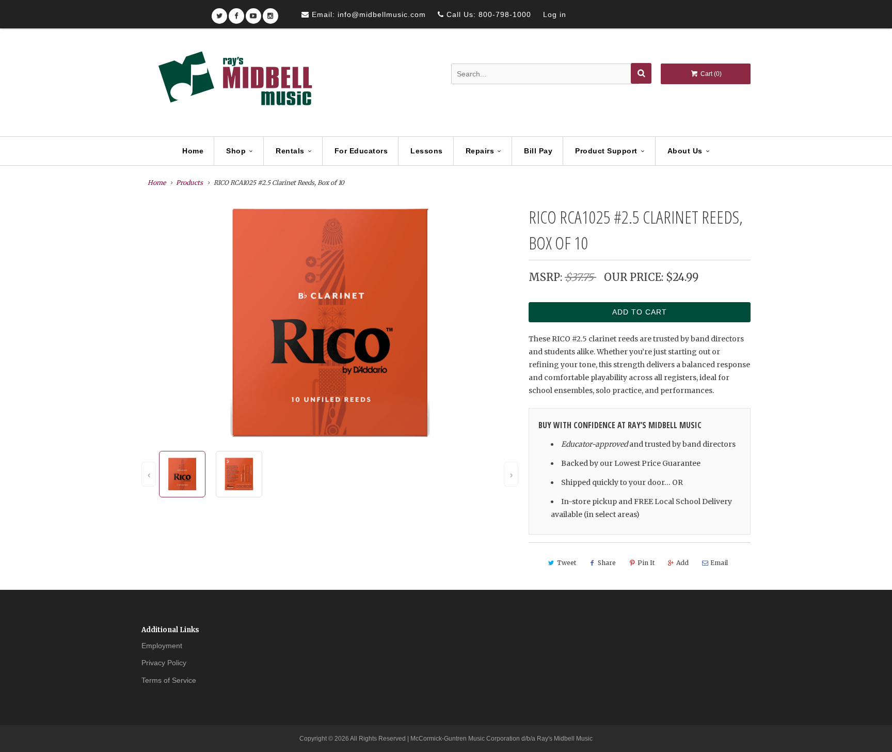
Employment (161, 645)
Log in (554, 14)
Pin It (646, 563)
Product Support (606, 151)
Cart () (710, 73)
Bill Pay (538, 151)
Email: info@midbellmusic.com (367, 14)
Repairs (480, 151)
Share (607, 563)
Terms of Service (168, 680)
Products (189, 182)
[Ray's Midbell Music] (234, 83)
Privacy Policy (163, 663)
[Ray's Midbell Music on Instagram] (270, 12)
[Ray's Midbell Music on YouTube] (253, 12)
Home (192, 151)
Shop (236, 151)
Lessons (426, 151)
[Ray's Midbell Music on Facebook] (236, 12)
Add (682, 563)
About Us (685, 151)
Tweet (566, 563)
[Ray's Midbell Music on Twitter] (219, 12)
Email (719, 563)
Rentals (290, 151)
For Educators (361, 151)
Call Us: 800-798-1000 (487, 14)
